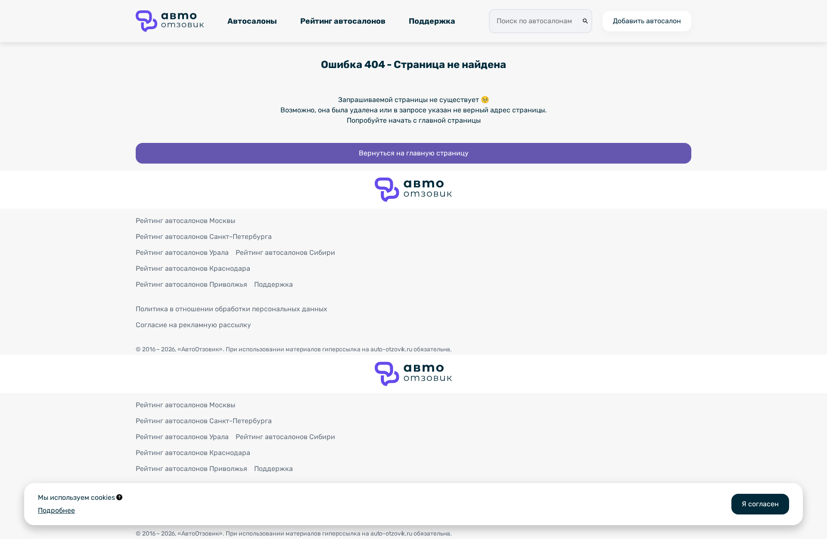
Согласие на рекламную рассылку (193, 325)
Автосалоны (252, 21)
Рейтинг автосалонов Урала (182, 252)
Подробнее (56, 510)
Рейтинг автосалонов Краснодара (193, 268)
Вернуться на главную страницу (414, 153)
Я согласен (760, 504)
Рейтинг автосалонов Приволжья (191, 284)
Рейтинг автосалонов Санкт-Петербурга (204, 236)
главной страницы (450, 120)
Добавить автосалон (647, 21)
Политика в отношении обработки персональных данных (231, 309)
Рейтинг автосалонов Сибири (285, 252)
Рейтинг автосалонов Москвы (185, 221)
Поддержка (432, 21)
